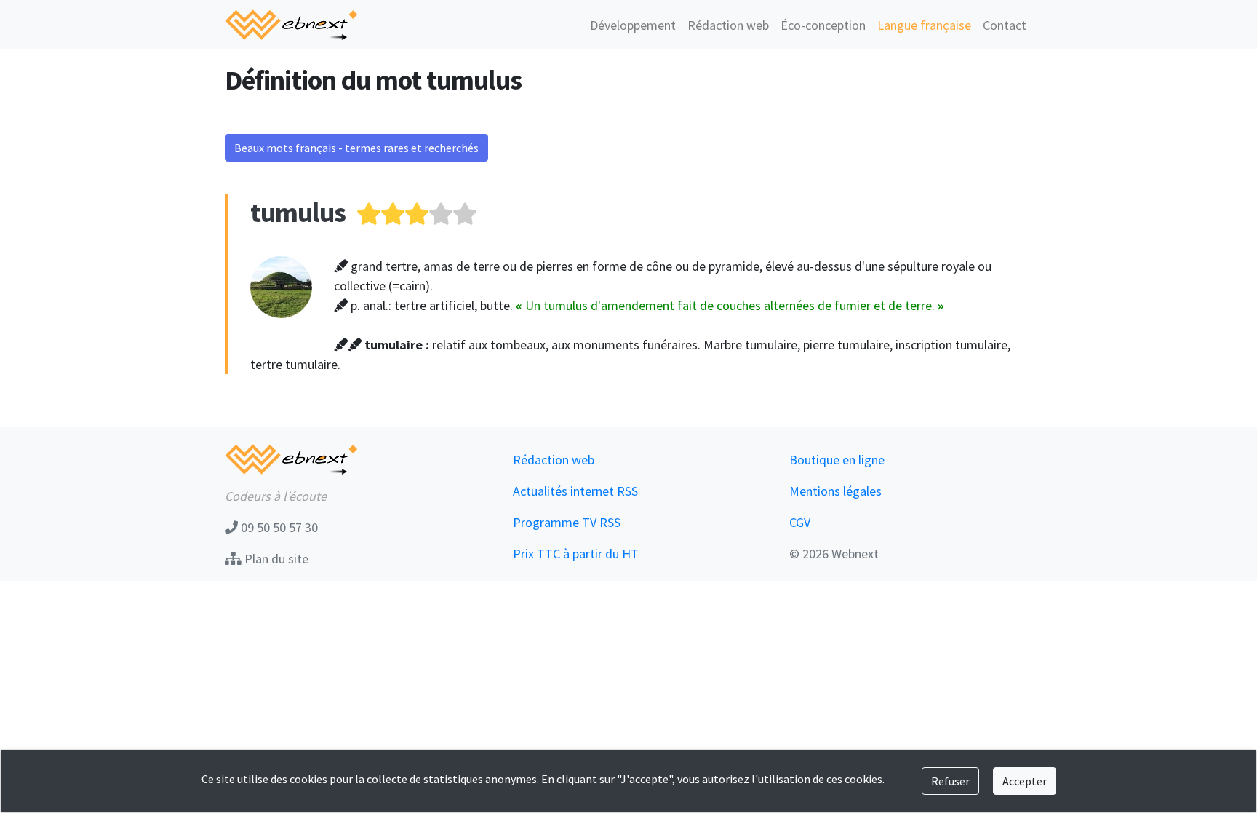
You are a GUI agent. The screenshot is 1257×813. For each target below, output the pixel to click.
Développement (633, 25)
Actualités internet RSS (575, 491)
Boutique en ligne (837, 459)
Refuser (950, 781)
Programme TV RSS (566, 522)
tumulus (298, 212)
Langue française (924, 25)
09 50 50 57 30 (278, 527)
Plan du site (275, 558)
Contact (1004, 25)
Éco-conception (823, 25)
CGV (799, 522)
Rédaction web (728, 25)
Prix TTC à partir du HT (576, 553)
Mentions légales (835, 491)
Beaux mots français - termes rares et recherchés (356, 147)
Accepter (1024, 781)
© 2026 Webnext (834, 553)
